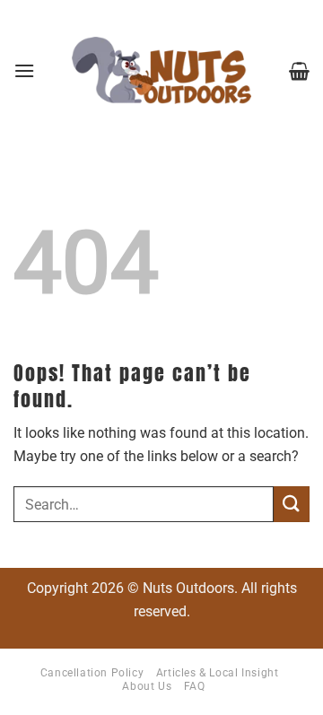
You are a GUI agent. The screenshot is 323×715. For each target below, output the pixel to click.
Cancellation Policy (92, 673)
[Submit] (292, 503)
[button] (24, 70)
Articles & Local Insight (217, 673)
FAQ (194, 686)
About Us (146, 686)
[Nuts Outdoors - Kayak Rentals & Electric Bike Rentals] (161, 71)
